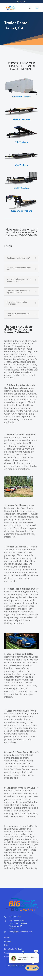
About (6, 937)
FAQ (6, 945)
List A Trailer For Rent (13, 949)
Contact (7, 941)
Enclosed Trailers (21, 96)
